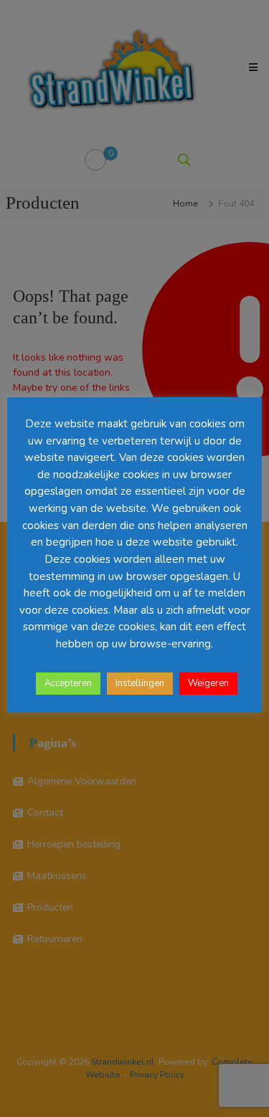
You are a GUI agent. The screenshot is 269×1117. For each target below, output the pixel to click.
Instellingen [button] (139, 683)
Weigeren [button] (208, 683)
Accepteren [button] (68, 683)
